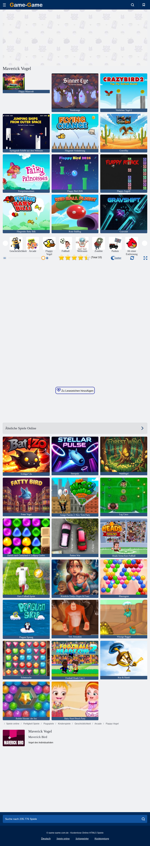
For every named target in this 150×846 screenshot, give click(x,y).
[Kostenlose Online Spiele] (26, 5)
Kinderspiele (64, 723)
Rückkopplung (102, 838)
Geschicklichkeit (82, 723)
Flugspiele (48, 723)
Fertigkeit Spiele (31, 723)
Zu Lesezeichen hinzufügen (77, 390)
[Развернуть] (145, 258)
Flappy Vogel (112, 723)
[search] (143, 819)
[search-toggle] (132, 4)
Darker (118, 258)
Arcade (98, 723)
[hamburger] (4, 5)
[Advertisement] (39, 37)
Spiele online (12, 723)
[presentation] (5, 243)
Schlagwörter (82, 838)
